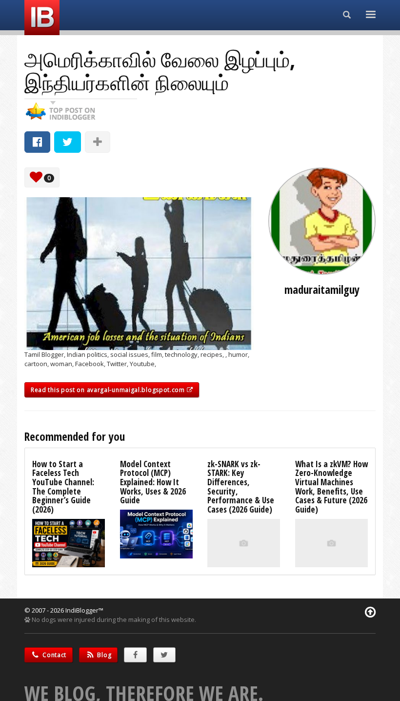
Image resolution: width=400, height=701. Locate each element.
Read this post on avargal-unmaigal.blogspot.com (109, 390)
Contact (54, 655)
